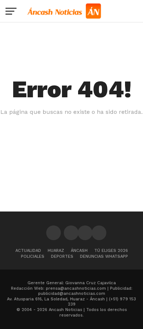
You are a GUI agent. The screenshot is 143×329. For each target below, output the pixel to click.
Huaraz (56, 250)
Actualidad (28, 250)
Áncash (79, 250)
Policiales (32, 256)
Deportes (62, 256)
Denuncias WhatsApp (104, 256)
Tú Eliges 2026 (111, 250)
